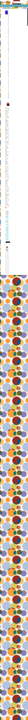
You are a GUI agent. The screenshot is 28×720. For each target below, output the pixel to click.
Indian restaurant (7, 230)
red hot (7, 237)
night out (6, 233)
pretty (6, 236)
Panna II (7, 235)
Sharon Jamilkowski (7, 217)
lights (8, 231)
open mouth (7, 234)
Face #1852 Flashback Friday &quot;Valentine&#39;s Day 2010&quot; (8, 55)
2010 (7, 221)
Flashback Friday (7, 227)
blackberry (7, 223)
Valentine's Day (7, 239)
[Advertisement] (16, 32)
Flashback (7, 225)
